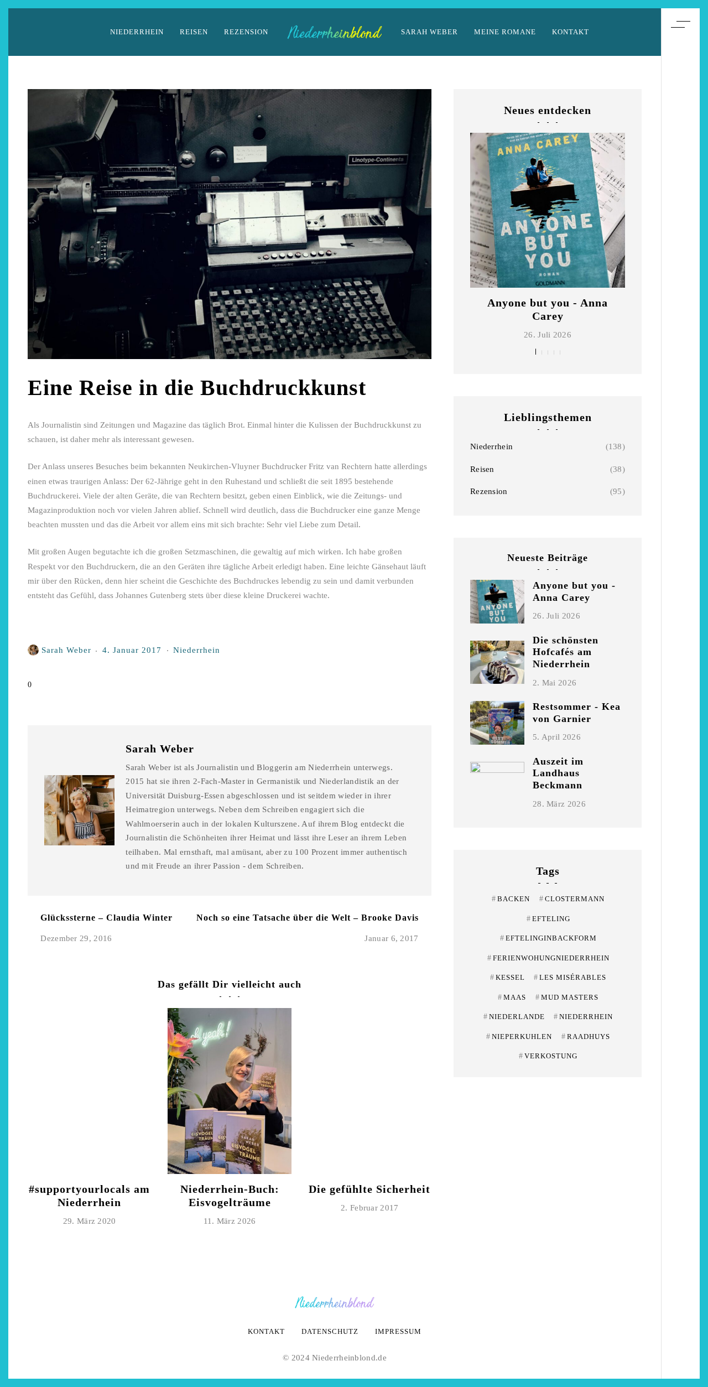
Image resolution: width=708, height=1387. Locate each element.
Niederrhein (137, 32)
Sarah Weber (429, 32)
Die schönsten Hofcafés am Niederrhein (565, 652)
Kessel (507, 977)
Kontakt (570, 32)
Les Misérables (570, 977)
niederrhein (583, 1016)
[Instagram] (680, 687)
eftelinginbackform (548, 938)
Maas (512, 997)
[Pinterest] (680, 667)
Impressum (398, 1331)
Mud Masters (566, 997)
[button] (536, 352)
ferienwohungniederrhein (548, 958)
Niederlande (514, 1016)
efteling (548, 919)
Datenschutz (329, 1331)
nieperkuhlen (519, 1036)
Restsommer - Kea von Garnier (577, 712)
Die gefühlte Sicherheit (369, 1189)
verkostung (548, 1056)
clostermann (572, 899)
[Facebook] (680, 708)
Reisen (194, 32)
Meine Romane (505, 32)
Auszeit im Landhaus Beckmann (558, 773)
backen (511, 899)
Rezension (246, 32)
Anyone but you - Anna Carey (574, 591)
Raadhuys (585, 1036)
